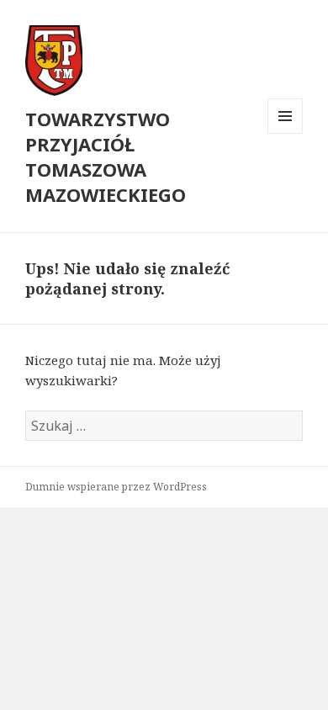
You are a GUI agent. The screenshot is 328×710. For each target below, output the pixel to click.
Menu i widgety (285, 133)
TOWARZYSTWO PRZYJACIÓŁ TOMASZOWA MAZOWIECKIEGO (105, 156)
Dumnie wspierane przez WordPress (116, 487)
